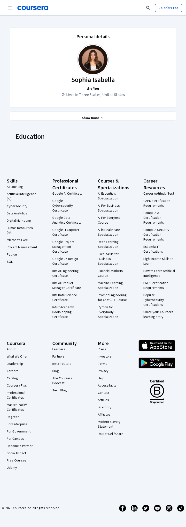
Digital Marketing (19, 220)
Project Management (22, 247)
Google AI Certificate (67, 193)
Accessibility (107, 385)
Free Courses (16, 460)
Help (101, 378)
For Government (19, 431)
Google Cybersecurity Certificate (62, 205)
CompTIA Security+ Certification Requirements (157, 234)
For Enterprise (17, 424)
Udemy (12, 467)
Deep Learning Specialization (108, 244)
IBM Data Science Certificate (64, 297)
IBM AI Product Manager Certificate (66, 285)
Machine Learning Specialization (110, 285)
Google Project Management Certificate (63, 247)
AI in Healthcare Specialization (109, 232)
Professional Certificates (16, 395)
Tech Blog (59, 390)
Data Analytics (17, 213)
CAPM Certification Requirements (156, 203)
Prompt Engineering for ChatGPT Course (112, 297)
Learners (58, 349)
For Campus (15, 438)
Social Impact (16, 453)
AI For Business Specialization (109, 208)
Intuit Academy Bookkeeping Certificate (63, 312)
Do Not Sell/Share (110, 434)
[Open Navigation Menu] (10, 8)
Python (12, 254)
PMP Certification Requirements (155, 285)
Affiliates (104, 414)
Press (102, 349)
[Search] (148, 8)
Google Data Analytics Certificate (67, 220)
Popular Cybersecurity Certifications (153, 300)
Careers (12, 371)
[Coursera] (32, 8)
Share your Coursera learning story (158, 314)
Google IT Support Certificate (65, 232)
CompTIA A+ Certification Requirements (153, 218)
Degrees (13, 417)
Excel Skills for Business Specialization (108, 259)
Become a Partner (20, 446)
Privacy (103, 371)
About (11, 349)
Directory (104, 407)
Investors (105, 356)
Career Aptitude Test (158, 193)
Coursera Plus (17, 385)
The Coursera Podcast (62, 381)
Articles (103, 400)
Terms (102, 363)
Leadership (15, 363)
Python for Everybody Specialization (108, 312)
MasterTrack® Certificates (17, 407)
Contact (103, 392)
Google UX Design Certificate (65, 261)
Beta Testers (61, 363)
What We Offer (17, 356)
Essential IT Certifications (153, 249)
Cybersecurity (17, 206)
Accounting (15, 186)
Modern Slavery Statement (109, 424)
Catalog (12, 378)
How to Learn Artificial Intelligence (159, 273)
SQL (10, 261)
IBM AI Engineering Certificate (65, 273)
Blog (55, 371)
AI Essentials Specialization (108, 196)
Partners (58, 356)
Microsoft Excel (18, 240)
